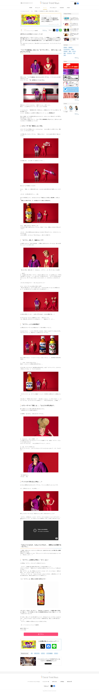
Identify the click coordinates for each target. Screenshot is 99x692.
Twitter (73, 49)
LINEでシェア (60, 30)
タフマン (43, 653)
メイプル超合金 (49, 653)
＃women (62, 7)
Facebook (65, 51)
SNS (64, 55)
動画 (64, 53)
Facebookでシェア (57, 30)
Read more (44, 30)
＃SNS (30, 7)
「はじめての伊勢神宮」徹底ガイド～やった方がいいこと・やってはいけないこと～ (74, 30)
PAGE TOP (49, 672)
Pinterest (65, 47)
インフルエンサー (66, 49)
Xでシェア (54, 30)
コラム (71, 27)
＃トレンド (37, 7)
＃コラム (45, 7)
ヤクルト (56, 653)
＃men (68, 7)
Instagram (70, 47)
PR (31, 653)
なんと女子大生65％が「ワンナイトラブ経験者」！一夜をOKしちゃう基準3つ (74, 39)
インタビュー (69, 53)
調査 (70, 51)
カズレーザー (36, 653)
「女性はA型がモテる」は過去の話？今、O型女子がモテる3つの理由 (74, 34)
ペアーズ (74, 51)
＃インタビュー (53, 7)
